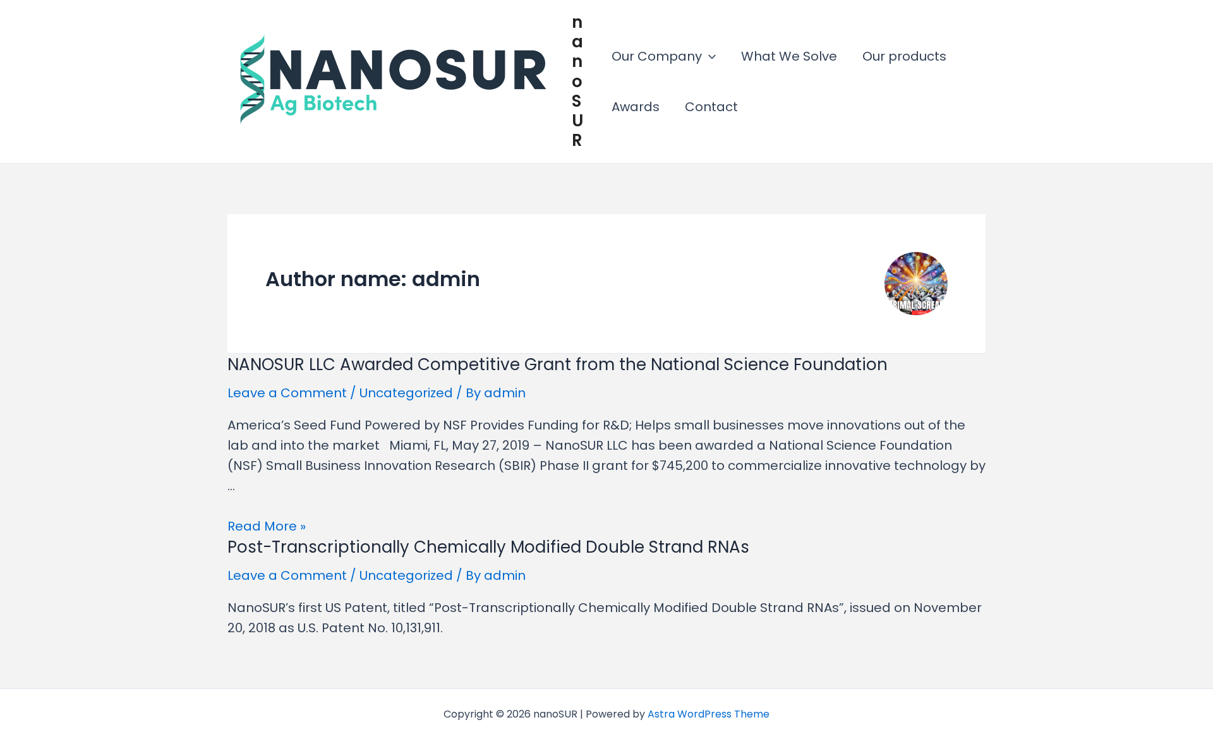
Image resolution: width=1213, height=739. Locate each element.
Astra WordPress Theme (708, 714)
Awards (636, 107)
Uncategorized (406, 393)
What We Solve (789, 56)
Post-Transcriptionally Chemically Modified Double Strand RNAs (488, 547)
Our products (904, 56)
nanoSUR (577, 81)
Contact (711, 107)
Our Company (657, 56)
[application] (709, 56)
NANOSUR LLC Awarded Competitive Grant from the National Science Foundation (557, 364)
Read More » (266, 526)
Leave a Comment (287, 393)
